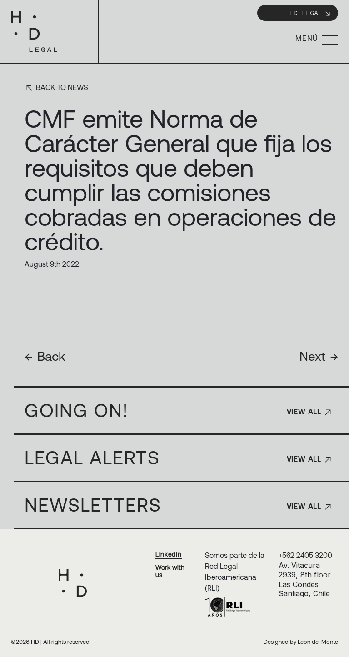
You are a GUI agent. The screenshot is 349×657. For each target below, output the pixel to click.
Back (45, 356)
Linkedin (168, 554)
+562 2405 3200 (305, 555)
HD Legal (305, 12)
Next (318, 356)
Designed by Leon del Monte (301, 641)
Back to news (61, 87)
